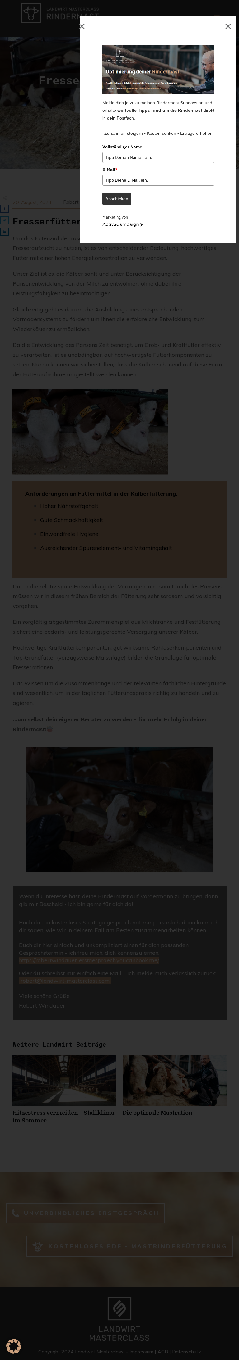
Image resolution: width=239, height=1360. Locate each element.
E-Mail (110, 169)
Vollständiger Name (122, 147)
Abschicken (116, 199)
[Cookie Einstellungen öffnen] (13, 1351)
